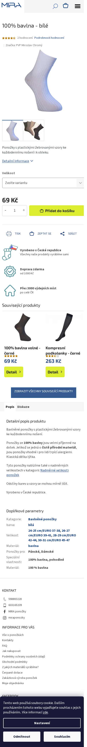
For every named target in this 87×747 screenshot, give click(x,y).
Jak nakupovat (11, 651)
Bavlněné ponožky (42, 519)
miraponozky (16, 618)
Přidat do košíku (60, 210)
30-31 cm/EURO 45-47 (54, 540)
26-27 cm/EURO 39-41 (49, 533)
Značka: (24, 45)
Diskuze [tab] (23, 407)
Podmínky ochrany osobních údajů (23, 656)
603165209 (15, 605)
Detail (11, 372)
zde (45, 712)
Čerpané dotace (12, 673)
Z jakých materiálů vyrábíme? (20, 667)
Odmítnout (21, 736)
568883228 (15, 599)
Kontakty (8, 640)
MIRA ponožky (17, 611)
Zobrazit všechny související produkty (43, 391)
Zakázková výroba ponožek (19, 678)
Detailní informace (15, 161)
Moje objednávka (13, 683)
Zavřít (24, 227)
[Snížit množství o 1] (5, 210)
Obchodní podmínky (14, 662)
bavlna (33, 546)
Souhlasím (62, 736)
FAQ (4, 646)
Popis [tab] (10, 407)
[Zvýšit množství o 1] (23, 210)
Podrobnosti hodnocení (49, 38)
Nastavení (42, 723)
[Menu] (77, 6)
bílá (31, 525)
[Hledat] (55, 6)
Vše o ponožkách (13, 635)
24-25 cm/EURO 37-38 (44, 530)
